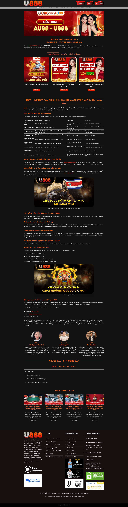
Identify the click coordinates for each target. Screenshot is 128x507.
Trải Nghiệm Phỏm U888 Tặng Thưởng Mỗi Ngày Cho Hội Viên (33, 408)
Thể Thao (56, 7)
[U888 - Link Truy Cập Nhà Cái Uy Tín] (33, 3)
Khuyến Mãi (81, 7)
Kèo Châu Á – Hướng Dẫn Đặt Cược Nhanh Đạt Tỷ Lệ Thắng (54, 408)
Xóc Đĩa (66, 7)
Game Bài (42, 7)
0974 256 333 (35, 311)
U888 (38, 7)
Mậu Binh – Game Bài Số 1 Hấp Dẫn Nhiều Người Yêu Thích (95, 408)
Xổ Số (70, 7)
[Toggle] (25, 371)
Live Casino (49, 7)
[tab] (53, 54)
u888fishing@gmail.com (35, 314)
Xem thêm (33, 420)
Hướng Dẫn (88, 7)
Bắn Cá (75, 7)
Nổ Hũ (61, 7)
